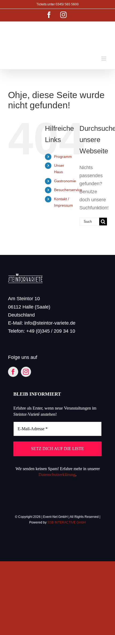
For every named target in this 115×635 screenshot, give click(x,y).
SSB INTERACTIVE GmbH (66, 522)
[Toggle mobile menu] (104, 58)
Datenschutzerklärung (57, 474)
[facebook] (13, 372)
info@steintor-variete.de (49, 323)
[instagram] (26, 372)
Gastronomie (65, 181)
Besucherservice (68, 190)
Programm (63, 156)
